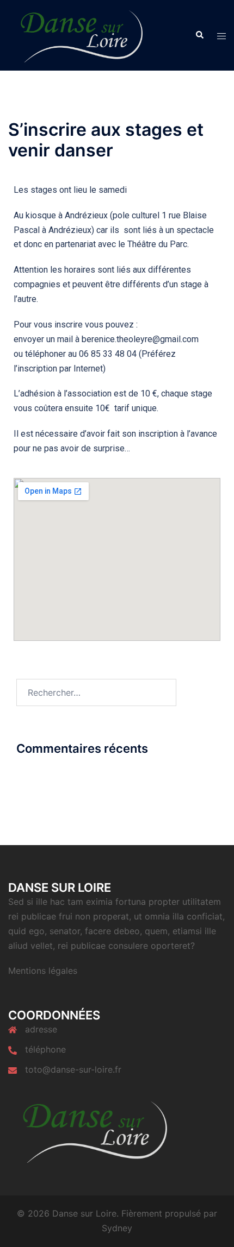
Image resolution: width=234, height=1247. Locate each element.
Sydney (117, 1228)
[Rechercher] (199, 35)
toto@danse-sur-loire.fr (73, 1069)
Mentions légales (42, 970)
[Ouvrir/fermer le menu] (221, 35)
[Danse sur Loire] (77, 34)
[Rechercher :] (96, 692)
